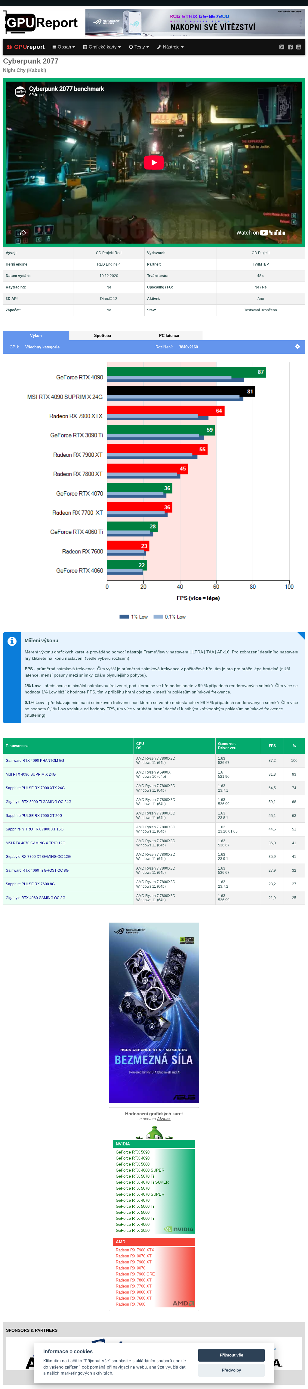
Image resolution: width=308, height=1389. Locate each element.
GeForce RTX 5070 (132, 1188)
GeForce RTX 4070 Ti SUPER (142, 1182)
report (29, 47)
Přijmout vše (231, 1355)
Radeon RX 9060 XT (134, 1292)
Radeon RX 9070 (130, 1268)
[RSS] (282, 47)
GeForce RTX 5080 (132, 1164)
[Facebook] (290, 47)
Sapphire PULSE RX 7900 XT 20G (34, 816)
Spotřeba (102, 335)
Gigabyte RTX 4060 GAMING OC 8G (35, 898)
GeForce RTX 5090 (132, 1152)
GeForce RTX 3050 (132, 1230)
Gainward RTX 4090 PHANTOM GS (35, 760)
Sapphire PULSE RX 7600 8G (30, 884)
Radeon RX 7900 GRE (135, 1274)
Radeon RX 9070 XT (134, 1256)
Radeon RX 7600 (130, 1304)
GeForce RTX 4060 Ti (135, 1218)
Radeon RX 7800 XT (134, 1280)
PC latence (169, 335)
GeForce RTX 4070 (132, 1200)
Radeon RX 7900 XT (134, 1262)
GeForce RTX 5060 (132, 1212)
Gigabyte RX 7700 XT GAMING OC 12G (38, 857)
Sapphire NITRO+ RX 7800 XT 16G (34, 829)
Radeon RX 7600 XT (134, 1298)
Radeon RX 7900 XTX (135, 1250)
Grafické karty (103, 47)
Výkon (36, 335)
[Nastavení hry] (297, 347)
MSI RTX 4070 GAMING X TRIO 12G (35, 843)
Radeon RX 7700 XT (134, 1286)
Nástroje (171, 47)
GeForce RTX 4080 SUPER (140, 1170)
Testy (139, 47)
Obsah (64, 47)
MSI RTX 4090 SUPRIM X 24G (31, 774)
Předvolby (231, 1370)
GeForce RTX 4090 (132, 1158)
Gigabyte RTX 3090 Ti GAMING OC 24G (38, 802)
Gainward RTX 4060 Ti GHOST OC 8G (37, 870)
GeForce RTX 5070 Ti (135, 1176)
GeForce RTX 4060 (132, 1224)
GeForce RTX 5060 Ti (135, 1206)
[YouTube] (299, 47)
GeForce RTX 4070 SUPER (140, 1194)
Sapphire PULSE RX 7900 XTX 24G (35, 788)
